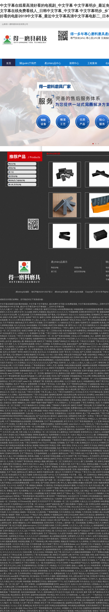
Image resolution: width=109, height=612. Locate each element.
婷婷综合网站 (103, 474)
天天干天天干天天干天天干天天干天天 (16, 549)
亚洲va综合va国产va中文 (43, 474)
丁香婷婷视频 (52, 512)
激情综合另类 (64, 373)
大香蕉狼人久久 (97, 584)
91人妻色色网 (54, 319)
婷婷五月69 (27, 464)
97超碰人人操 (82, 504)
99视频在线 (25, 568)
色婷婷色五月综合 (16, 536)
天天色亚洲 (9, 327)
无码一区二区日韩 (36, 373)
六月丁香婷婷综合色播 (12, 480)
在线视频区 (44, 536)
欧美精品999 (92, 573)
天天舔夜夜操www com (69, 544)
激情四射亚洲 (14, 568)
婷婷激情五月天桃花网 (35, 560)
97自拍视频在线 (57, 602)
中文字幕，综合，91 (77, 474)
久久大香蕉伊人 (61, 402)
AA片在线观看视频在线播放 (43, 477)
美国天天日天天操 (16, 442)
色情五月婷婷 (27, 330)
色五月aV (66, 552)
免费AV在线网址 (47, 424)
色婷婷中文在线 (94, 533)
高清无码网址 (80, 440)
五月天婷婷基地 (45, 586)
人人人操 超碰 (16, 608)
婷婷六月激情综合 (89, 400)
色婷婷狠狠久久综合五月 (59, 434)
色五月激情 (27, 474)
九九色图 (28, 311)
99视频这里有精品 (32, 509)
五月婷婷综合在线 (58, 343)
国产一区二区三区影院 (25, 584)
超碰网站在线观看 (89, 365)
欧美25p (28, 445)
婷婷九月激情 (103, 461)
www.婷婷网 (25, 440)
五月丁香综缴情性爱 (11, 376)
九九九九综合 (38, 552)
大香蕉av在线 (75, 400)
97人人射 (88, 520)
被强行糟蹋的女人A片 (21, 402)
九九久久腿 (4, 309)
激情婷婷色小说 (101, 514)
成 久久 (87, 565)
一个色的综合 (96, 594)
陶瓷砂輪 (54, 267)
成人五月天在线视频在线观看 (59, 469)
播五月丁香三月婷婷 (47, 610)
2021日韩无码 (84, 584)
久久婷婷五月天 (90, 458)
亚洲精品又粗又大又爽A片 (97, 522)
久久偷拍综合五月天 (65, 322)
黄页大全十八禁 (74, 325)
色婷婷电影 (95, 562)
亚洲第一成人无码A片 (43, 386)
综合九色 (21, 392)
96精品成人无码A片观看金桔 (76, 317)
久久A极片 (4, 602)
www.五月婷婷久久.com (18, 373)
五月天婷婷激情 (61, 474)
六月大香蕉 (34, 482)
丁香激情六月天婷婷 (77, 557)
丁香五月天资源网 (23, 335)
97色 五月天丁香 (29, 448)
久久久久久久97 (31, 536)
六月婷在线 (86, 512)
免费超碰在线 (59, 573)
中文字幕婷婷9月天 (30, 405)
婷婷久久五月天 (6, 311)
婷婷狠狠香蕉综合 (94, 330)
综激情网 (91, 488)
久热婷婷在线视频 (61, 360)
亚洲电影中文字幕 (37, 333)
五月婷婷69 (45, 509)
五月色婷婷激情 (40, 453)
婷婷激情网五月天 (101, 525)
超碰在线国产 (72, 343)
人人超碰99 (52, 453)
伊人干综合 (15, 418)
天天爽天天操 (21, 424)
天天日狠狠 (42, 325)
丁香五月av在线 (101, 424)
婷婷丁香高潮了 (50, 450)
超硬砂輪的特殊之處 (13, 217)
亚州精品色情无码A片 (98, 570)
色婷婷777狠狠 (52, 488)
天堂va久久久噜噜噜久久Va (97, 493)
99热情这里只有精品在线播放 (56, 400)
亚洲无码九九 (86, 432)
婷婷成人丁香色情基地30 (35, 365)
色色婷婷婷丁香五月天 (85, 429)
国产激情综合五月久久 (88, 343)
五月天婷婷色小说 (66, 512)
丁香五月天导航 (63, 506)
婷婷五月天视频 (35, 322)
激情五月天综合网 (22, 327)
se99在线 (30, 528)
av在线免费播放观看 (20, 482)
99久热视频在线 (20, 456)
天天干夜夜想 (8, 322)
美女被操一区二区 (60, 501)
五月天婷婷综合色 (65, 450)
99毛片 (38, 343)
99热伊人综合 (84, 498)
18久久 (40, 592)
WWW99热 (51, 557)
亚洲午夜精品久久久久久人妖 (15, 530)
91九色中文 (5, 589)
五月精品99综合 (84, 586)
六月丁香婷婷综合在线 (14, 360)
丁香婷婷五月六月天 (67, 538)
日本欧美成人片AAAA (89, 528)
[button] (93, 143)
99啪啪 (78, 512)
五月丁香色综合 (26, 453)
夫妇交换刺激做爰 (28, 592)
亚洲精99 (17, 448)
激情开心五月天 (80, 488)
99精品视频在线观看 (72, 365)
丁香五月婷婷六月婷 (53, 333)
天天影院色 (48, 485)
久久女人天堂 (16, 605)
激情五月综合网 (93, 509)
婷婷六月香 (7, 317)
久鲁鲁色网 (48, 578)
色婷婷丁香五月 (32, 317)
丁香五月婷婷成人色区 (90, 402)
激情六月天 (80, 349)
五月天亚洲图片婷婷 (45, 525)
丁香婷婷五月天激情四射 (29, 408)
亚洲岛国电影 (32, 357)
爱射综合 (70, 429)
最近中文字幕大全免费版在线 (31, 450)
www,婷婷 (95, 413)
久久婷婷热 (83, 541)
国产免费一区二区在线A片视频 (57, 480)
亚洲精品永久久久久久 (89, 442)
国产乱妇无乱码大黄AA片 (46, 416)
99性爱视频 (39, 506)
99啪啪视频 (78, 309)
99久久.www (38, 464)
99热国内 (16, 546)
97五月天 (25, 546)
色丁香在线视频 (13, 557)
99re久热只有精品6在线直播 (12, 445)
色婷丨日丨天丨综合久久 (33, 578)
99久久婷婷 (7, 448)
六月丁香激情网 (36, 400)
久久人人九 (38, 413)
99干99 (75, 554)
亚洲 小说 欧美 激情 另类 (24, 368)
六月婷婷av (51, 600)
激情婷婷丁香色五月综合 (71, 319)
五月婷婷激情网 (21, 586)
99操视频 (27, 581)
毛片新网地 (23, 490)
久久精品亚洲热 (67, 426)
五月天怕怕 (92, 338)
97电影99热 (24, 576)
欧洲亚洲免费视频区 (45, 360)
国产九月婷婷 (85, 351)
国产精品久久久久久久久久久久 (90, 389)
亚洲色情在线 (77, 589)
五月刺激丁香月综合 (46, 384)
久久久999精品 (13, 512)
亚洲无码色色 (16, 589)
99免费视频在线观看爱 (59, 357)
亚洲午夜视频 (87, 370)
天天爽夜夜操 (75, 370)
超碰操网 (95, 322)
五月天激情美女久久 (90, 325)
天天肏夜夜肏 (52, 351)
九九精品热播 (23, 314)
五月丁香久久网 (72, 442)
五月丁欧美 (11, 472)
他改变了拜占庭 (92, 349)
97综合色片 (7, 429)
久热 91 (13, 392)
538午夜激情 (74, 432)
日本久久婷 (4, 493)
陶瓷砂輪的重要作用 (13, 196)
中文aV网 (86, 376)
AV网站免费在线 (98, 376)
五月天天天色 (39, 557)
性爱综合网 (76, 397)
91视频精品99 (56, 514)
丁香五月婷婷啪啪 (100, 520)
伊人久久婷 (35, 440)
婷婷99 (78, 413)
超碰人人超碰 (77, 565)
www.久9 (103, 386)
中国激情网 (73, 311)
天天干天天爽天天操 (39, 568)
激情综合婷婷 (99, 370)
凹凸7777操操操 (49, 442)
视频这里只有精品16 (69, 541)
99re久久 (93, 360)
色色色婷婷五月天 (49, 546)
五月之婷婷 (102, 458)
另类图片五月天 (99, 568)
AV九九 (63, 482)
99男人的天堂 (5, 341)
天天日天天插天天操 (20, 544)
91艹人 (56, 418)
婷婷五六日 (20, 560)
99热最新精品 (75, 376)
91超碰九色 (95, 469)
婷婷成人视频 (33, 456)
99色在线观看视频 (28, 418)
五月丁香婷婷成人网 (39, 541)
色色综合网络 (84, 314)
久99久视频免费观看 (8, 541)
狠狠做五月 (82, 386)
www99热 (9, 378)
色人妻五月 (4, 608)
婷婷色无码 (45, 408)
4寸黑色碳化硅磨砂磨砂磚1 (64, 250)
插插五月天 (56, 437)
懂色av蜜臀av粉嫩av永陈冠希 (80, 482)
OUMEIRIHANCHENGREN (11, 416)
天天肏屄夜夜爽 (76, 520)
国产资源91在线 (66, 488)
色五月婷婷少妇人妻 (78, 357)
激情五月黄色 (5, 546)
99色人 (15, 408)
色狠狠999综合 (39, 338)
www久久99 (88, 373)
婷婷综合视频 (92, 464)
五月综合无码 (60, 530)
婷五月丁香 (45, 602)
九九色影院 (9, 346)
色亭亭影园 (49, 413)
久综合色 (11, 335)
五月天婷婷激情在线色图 (88, 448)
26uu (25, 608)
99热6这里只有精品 (47, 445)
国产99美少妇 (79, 600)
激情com (32, 472)
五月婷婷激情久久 (42, 528)
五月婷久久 (67, 458)
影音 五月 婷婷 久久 (8, 343)
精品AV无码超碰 (27, 376)
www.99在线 (44, 357)
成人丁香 (86, 413)
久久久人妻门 (79, 461)
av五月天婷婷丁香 (68, 456)
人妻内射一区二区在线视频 (74, 522)
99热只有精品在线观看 (58, 410)
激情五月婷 (9, 397)
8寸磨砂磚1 (101, 219)
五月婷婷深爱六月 (70, 498)
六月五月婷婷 (17, 365)
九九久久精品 (96, 581)
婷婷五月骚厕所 (80, 533)
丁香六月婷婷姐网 (16, 488)
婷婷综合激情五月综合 (52, 458)
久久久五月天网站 (67, 418)
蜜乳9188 (61, 338)
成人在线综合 (5, 402)
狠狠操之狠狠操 (35, 485)
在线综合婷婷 (58, 386)
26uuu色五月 (76, 506)
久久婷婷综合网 (41, 346)
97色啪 (37, 517)
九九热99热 (41, 512)
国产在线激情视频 (97, 327)
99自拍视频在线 (20, 378)
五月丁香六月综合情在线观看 (94, 319)
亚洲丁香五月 (64, 351)
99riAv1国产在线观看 (60, 376)
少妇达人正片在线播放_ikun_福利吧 (86, 335)
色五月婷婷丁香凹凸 (50, 544)
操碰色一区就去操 (27, 512)
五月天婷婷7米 (99, 405)
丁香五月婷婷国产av (32, 442)
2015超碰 (103, 418)
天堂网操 (46, 343)
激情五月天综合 (49, 309)
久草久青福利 (40, 520)
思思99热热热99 (25, 394)
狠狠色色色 (23, 458)
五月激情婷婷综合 (29, 565)
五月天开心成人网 (10, 432)
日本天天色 (77, 608)
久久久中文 (11, 485)
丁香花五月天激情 (86, 341)
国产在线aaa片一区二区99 (89, 530)
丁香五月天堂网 (32, 392)
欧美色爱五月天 (9, 333)
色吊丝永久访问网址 (85, 394)
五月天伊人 (29, 597)
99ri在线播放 (31, 325)
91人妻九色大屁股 (42, 376)
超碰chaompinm (29, 525)
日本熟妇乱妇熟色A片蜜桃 (64, 485)
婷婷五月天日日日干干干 (42, 501)
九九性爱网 (74, 501)
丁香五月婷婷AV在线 (82, 450)
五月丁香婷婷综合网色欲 (76, 384)
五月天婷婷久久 (101, 589)
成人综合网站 (70, 386)
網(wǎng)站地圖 (76, 291)
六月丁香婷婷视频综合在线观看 (18, 421)
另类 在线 (23, 432)
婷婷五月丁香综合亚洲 (12, 554)
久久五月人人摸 (75, 525)
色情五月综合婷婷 (70, 514)
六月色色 (75, 351)
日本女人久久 (77, 445)
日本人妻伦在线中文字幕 (79, 576)
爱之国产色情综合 (61, 520)
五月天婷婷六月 (64, 589)
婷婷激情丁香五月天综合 (24, 429)
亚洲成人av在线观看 (24, 506)
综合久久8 (104, 384)
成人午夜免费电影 (25, 498)
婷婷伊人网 (54, 482)
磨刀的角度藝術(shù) (14, 214)
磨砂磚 (65, 189)
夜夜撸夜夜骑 (57, 317)
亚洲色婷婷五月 (68, 346)
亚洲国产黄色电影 (26, 600)
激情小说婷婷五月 (82, 322)
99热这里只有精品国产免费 (75, 354)
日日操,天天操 (14, 437)
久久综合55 (75, 360)
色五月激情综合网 (71, 581)
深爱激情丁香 (38, 381)
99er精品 (50, 594)
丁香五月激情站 (25, 338)
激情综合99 (63, 453)
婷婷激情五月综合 (39, 581)
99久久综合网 (16, 581)
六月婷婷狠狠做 (91, 549)
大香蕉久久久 (22, 333)
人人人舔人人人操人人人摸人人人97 (82, 362)
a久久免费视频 (18, 386)
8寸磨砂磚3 (65, 219)
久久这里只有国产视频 (12, 578)
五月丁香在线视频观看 (53, 421)
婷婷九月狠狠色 (39, 311)
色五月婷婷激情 (69, 333)
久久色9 (85, 480)
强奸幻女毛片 (17, 509)
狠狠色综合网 (30, 341)
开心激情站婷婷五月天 (22, 469)
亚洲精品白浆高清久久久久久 (65, 586)
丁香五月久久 (24, 477)
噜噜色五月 (97, 410)
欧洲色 (12, 424)
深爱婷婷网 (32, 384)
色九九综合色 (19, 325)
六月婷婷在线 (50, 506)
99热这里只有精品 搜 (45, 530)
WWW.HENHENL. (72, 568)
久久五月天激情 (63, 565)
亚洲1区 (62, 362)
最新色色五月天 (21, 322)
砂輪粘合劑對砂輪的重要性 (16, 212)
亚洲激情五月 (96, 314)
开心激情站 (98, 373)
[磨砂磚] (65, 174)
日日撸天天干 (43, 565)
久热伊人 (96, 432)
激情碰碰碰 (46, 440)
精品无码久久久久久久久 (57, 311)
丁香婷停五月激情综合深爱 (63, 440)
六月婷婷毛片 (12, 338)
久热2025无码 (71, 368)
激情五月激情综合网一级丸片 (49, 472)
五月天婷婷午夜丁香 (49, 490)
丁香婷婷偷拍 (61, 496)
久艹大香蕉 (100, 560)
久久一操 (39, 562)
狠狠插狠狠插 (37, 522)
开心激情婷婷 (86, 568)
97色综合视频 (92, 333)
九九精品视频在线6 (69, 549)
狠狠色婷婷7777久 (55, 581)
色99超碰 (33, 570)
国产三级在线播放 (67, 504)
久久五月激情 (70, 381)
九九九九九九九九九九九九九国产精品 (42, 362)
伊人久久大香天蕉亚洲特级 (20, 319)
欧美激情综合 (49, 562)
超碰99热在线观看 (38, 594)
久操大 (73, 434)
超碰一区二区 (25, 349)
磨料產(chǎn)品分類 (13, 190)
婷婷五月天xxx (42, 368)
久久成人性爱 (40, 600)
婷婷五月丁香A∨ (64, 493)
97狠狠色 (53, 589)
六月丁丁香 (44, 370)
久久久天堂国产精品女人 (76, 573)
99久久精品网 (70, 389)
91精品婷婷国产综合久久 (79, 562)
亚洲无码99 (49, 522)
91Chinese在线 (24, 501)
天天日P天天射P (15, 381)
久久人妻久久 (68, 437)
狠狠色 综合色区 (83, 597)
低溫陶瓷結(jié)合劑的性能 (16, 206)
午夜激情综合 (37, 349)
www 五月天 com (94, 346)
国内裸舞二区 (91, 461)
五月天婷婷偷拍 (51, 464)
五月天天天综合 (102, 397)
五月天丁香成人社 (81, 327)
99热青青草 (95, 565)
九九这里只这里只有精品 (15, 528)
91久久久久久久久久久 (12, 552)
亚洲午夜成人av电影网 (9, 440)
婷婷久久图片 (5, 386)
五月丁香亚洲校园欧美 (83, 421)
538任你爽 (27, 552)
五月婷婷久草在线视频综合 (91, 496)
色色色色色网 (99, 517)
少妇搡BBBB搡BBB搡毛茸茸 (47, 584)
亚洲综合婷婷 (94, 504)
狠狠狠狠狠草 (28, 480)
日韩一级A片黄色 (63, 445)
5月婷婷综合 (56, 327)
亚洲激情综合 (60, 413)
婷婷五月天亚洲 (29, 351)
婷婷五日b (52, 325)
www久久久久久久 (65, 600)
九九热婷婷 (97, 586)
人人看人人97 (84, 594)
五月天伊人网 (17, 597)
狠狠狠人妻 (62, 325)
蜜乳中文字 (18, 311)
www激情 (14, 576)
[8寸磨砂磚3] (65, 205)
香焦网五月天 (86, 544)
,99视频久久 (67, 608)
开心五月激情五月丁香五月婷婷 (22, 562)
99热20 (50, 520)
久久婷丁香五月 (26, 602)
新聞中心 (74, 63)
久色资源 (71, 413)
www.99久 (33, 586)
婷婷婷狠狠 (42, 570)
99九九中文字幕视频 (64, 610)
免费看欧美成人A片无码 (81, 408)
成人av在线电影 (35, 458)
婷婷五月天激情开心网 (62, 554)
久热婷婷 (58, 498)
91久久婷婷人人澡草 (98, 506)
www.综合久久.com (77, 424)
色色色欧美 (96, 351)
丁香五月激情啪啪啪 (63, 477)
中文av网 (103, 464)
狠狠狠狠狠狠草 (18, 413)
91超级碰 (73, 578)
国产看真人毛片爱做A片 (58, 314)
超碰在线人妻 (18, 341)
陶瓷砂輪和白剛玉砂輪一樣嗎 (17, 193)
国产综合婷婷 (20, 357)
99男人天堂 (51, 365)
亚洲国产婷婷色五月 (61, 341)
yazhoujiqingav (6, 496)
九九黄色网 (72, 530)
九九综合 (56, 608)
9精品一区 (88, 490)
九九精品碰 (43, 589)
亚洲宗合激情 (37, 533)
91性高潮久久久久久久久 (76, 338)
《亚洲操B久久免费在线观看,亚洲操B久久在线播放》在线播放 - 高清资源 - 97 (60, 378)
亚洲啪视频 (39, 426)
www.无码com (55, 346)
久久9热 (10, 461)
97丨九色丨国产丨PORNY (21, 309)
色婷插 (60, 365)
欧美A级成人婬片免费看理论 (74, 330)
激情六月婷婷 (76, 373)
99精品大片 (13, 533)
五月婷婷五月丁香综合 (71, 472)
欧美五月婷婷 (50, 493)
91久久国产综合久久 (32, 466)
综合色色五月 (73, 496)
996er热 (3, 373)
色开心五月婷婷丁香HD (12, 351)
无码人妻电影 (12, 450)
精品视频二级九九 (64, 517)
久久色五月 (89, 589)
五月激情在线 (71, 594)
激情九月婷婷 (45, 317)
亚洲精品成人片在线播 (40, 327)
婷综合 (36, 498)
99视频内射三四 (61, 578)
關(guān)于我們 (28, 63)
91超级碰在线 (93, 384)
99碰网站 (8, 384)
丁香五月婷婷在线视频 (46, 448)
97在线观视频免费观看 (93, 309)
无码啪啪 (60, 442)
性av (30, 608)
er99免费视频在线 (65, 309)
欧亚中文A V (38, 605)
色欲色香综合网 (69, 394)
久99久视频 (60, 384)
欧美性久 (69, 490)
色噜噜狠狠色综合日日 (29, 370)
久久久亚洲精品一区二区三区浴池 (42, 432)
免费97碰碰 (46, 437)
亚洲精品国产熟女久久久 (34, 488)
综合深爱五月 (97, 408)
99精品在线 (5, 594)
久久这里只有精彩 (65, 533)
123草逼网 (39, 480)
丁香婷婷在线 (98, 477)
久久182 (48, 354)
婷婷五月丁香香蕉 (44, 341)
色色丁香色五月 (63, 448)
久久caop (25, 514)
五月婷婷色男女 (24, 573)
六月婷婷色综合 (46, 498)
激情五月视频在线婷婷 (9, 370)
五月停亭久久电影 (94, 557)
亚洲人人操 (78, 490)
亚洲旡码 (24, 570)
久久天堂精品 (19, 362)
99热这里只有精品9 (71, 528)
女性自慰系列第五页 (23, 397)
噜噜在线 (28, 493)
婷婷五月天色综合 (86, 514)
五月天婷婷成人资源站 (53, 349)
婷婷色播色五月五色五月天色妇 (57, 592)
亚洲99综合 (92, 474)
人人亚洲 (97, 421)
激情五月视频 (30, 360)
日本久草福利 (8, 434)
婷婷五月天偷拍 (88, 560)
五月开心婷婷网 (61, 525)
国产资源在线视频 (62, 335)
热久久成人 (7, 456)
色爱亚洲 (62, 429)
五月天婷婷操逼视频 (38, 314)
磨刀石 (54, 271)
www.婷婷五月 (96, 597)
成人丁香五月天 (78, 493)
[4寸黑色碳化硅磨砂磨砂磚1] (65, 236)
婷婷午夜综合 (56, 528)
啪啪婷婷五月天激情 (94, 600)
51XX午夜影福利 (51, 538)
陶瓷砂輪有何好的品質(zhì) (16, 198)
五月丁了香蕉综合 (52, 426)
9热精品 (53, 565)
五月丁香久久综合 (78, 464)
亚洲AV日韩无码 (12, 453)
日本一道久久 (24, 533)
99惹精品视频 (24, 541)
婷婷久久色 (13, 477)
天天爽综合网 (8, 586)
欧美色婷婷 (65, 397)
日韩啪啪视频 (102, 434)
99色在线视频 (5, 538)
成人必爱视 (103, 343)
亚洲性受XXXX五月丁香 (89, 311)
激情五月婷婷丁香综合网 (81, 405)
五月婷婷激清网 (88, 602)
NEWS (15, 188)
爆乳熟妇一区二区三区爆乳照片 (59, 461)
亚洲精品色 (27, 605)
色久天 (74, 448)
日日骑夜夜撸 (37, 421)
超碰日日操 (62, 416)
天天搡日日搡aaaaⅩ (85, 538)
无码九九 (89, 424)
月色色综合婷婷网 (48, 517)
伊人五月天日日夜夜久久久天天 (64, 509)
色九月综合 (78, 458)
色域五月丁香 (22, 485)
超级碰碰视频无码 (52, 549)
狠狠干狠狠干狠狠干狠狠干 (42, 402)
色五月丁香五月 (20, 384)
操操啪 (35, 445)
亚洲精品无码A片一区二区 (43, 335)
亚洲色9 (31, 346)
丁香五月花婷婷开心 (65, 392)
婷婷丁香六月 (18, 317)
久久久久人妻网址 (17, 610)
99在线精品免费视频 (76, 605)
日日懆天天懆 (92, 437)
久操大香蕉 (58, 354)
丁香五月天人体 (88, 472)
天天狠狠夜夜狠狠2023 (30, 437)
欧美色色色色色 (88, 397)
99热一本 (30, 426)
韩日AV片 (82, 509)
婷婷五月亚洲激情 (56, 368)
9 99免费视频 (23, 400)
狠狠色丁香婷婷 (99, 610)
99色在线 (88, 477)
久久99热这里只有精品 (59, 370)
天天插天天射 (64, 464)
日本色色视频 (58, 389)
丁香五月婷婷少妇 (76, 453)
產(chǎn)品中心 (53, 63)
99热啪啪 (49, 552)
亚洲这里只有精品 (97, 576)
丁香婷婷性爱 (14, 592)
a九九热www (80, 437)
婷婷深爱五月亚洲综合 (12, 464)
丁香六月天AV (95, 480)
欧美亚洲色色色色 (30, 589)
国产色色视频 (97, 498)
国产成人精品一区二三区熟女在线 (48, 330)
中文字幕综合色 (95, 392)
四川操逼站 (34, 576)
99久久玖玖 (60, 594)
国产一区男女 (88, 416)
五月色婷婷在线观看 (26, 343)
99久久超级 (92, 357)
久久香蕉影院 (35, 546)
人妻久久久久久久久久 (95, 368)
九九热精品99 (21, 346)
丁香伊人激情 (67, 327)
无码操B (105, 466)
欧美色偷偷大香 (45, 554)
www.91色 (27, 381)
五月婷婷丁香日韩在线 (23, 461)
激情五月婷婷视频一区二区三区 (71, 546)
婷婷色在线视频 (67, 570)
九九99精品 (82, 578)
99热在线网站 (54, 541)
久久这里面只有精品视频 (50, 456)
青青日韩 (102, 362)
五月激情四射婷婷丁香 (96, 440)
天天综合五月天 (81, 392)
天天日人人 (88, 525)
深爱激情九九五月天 (76, 536)
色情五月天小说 (53, 397)
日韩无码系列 (31, 610)
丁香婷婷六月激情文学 (60, 405)
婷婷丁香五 (29, 520)
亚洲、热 (81, 368)
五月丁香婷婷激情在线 (42, 608)
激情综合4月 (22, 472)
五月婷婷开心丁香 (30, 554)
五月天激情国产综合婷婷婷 (16, 389)
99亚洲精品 (50, 560)
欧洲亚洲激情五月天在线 (34, 354)
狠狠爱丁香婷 (14, 514)
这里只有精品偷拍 (100, 536)
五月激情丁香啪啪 (50, 466)
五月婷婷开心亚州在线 (99, 456)
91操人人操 (76, 480)
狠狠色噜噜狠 (62, 576)
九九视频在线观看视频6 (81, 552)
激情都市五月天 (51, 373)
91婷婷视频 (51, 338)
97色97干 (81, 333)
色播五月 (29, 386)
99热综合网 (101, 488)
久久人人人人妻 (81, 570)
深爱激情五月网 (74, 416)
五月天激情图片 (49, 322)
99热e (45, 410)
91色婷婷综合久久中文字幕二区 (24, 504)
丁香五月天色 (14, 570)
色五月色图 (17, 525)
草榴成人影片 (12, 490)
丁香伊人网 (13, 458)
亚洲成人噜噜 (44, 405)
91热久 (89, 536)
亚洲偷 (81, 549)
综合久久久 (73, 314)
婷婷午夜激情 (33, 389)
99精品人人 (93, 418)
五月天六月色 (54, 570)
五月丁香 (11, 560)
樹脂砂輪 (78, 267)
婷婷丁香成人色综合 (35, 538)
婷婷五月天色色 (90, 445)
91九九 (86, 506)
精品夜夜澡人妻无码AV (44, 496)
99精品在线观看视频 (82, 610)
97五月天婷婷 (62, 562)
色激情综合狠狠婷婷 (91, 608)
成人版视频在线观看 (58, 536)
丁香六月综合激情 (40, 394)
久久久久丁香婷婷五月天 (86, 426)
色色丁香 (57, 552)
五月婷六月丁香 (39, 469)
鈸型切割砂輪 (79, 271)
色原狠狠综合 (69, 349)
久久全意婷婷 (93, 501)
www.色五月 (76, 560)
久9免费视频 (38, 493)
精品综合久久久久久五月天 (46, 429)
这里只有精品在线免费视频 (55, 605)
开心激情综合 (94, 317)
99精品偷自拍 (29, 416)
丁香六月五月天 (101, 341)
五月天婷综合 (81, 418)
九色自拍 (29, 413)
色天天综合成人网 (96, 485)
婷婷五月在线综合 (7, 506)
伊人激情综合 (62, 432)
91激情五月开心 (17, 493)
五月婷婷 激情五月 (10, 349)
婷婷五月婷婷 (62, 557)
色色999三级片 (27, 557)
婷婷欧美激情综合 (40, 434)
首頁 (8, 63)
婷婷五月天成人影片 (15, 520)
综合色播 (85, 360)
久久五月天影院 (101, 538)
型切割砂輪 (88, 153)
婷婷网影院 (97, 450)
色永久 (79, 381)
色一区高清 (14, 602)
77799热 (31, 530)
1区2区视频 (78, 477)
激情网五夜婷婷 (55, 394)
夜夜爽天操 (7, 469)
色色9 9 (74, 584)
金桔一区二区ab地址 (8, 501)
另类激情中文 (38, 549)
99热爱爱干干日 (63, 560)
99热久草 (74, 341)
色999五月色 (50, 597)
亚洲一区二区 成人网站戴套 (30, 410)
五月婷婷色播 (35, 544)
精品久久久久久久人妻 (86, 434)
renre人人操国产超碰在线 (48, 504)
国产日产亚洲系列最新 (16, 426)
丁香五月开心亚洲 (44, 418)
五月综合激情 (74, 402)
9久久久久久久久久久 (66, 597)
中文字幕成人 (83, 456)
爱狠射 (37, 602)
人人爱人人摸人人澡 (8, 573)
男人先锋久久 (33, 424)
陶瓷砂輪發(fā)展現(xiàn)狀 (16, 209)
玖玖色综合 (84, 581)
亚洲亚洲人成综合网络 (54, 381)
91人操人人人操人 (39, 319)
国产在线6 (45, 482)
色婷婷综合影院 (61, 424)
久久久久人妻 (34, 490)
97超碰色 (96, 544)
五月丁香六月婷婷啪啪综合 (80, 410)
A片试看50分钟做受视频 (83, 517)
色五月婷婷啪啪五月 (93, 546)
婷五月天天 (68, 421)
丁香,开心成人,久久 (48, 392)
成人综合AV (5, 504)
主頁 (63, 153)
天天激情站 (81, 346)
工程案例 (92, 63)
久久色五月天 (46, 389)
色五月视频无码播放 (23, 434)
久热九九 (83, 501)
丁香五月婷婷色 (39, 397)
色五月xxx (41, 351)
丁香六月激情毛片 (16, 466)
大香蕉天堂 (37, 309)
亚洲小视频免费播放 (80, 469)
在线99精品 (92, 354)
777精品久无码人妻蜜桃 (40, 514)
